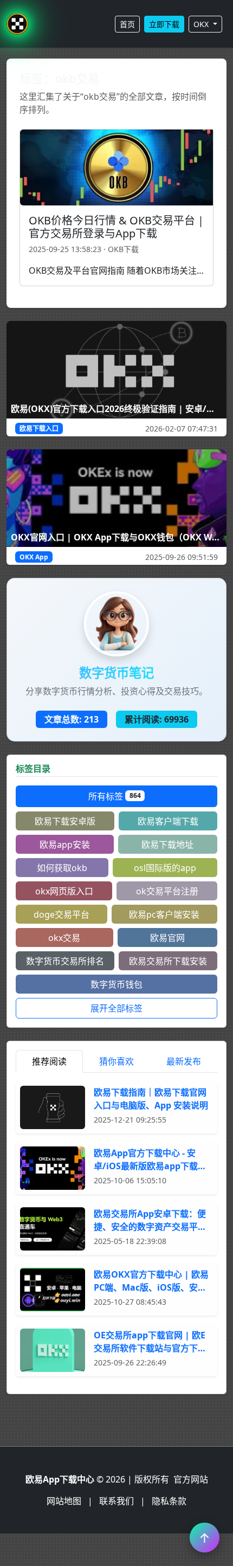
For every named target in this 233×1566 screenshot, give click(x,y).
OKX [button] (202, 24)
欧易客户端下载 (168, 821)
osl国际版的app (165, 868)
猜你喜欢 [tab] (116, 1061)
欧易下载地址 (167, 844)
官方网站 (190, 1479)
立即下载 (164, 24)
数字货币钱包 (116, 984)
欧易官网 (167, 938)
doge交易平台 (61, 914)
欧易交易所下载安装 (168, 961)
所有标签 (114, 796)
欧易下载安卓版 (65, 821)
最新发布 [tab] (183, 1061)
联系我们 (116, 1501)
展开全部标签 (116, 1008)
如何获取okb (62, 868)
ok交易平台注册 (167, 891)
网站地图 (64, 1501)
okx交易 (64, 938)
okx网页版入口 (64, 891)
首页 (127, 24)
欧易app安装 (65, 844)
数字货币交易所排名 (65, 961)
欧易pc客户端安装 (164, 914)
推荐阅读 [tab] (49, 1061)
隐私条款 (169, 1501)
